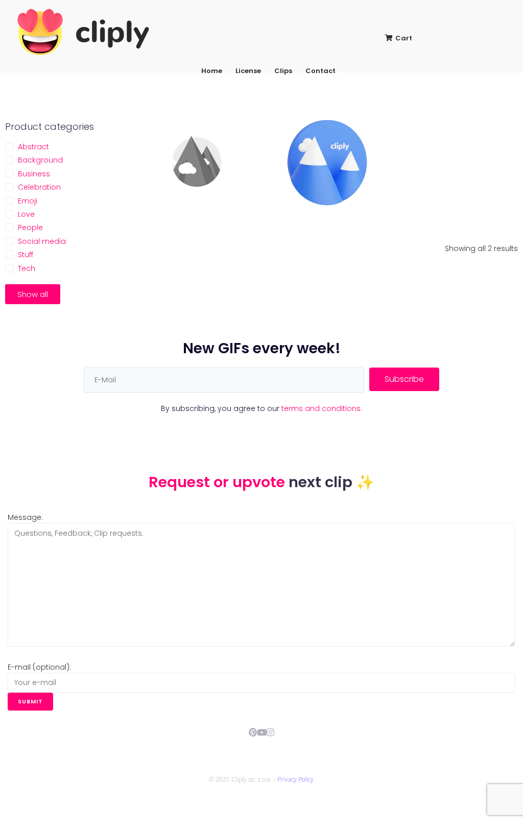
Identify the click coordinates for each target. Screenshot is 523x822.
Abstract (33, 147)
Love (26, 214)
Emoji (27, 201)
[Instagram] (270, 732)
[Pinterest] (253, 732)
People (30, 227)
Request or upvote (219, 482)
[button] (32, 294)
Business (34, 174)
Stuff (25, 254)
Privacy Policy (295, 779)
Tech (26, 268)
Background (40, 160)
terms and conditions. (321, 408)
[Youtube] (261, 732)
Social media (42, 241)
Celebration (39, 187)
